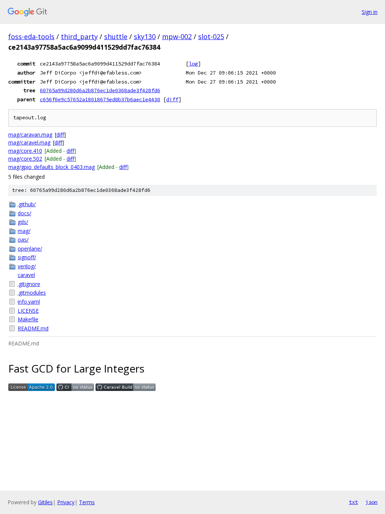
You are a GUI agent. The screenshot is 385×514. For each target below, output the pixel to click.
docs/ (24, 213)
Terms (87, 502)
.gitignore (29, 283)
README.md (33, 328)
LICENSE (28, 310)
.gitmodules (32, 292)
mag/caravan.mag (30, 134)
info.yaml (29, 301)
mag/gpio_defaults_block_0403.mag (51, 166)
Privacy (65, 502)
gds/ (23, 221)
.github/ (27, 204)
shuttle (115, 36)
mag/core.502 (25, 158)
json (371, 502)
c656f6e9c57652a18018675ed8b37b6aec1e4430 (100, 99)
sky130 (145, 36)
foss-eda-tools (31, 36)
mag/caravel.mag (29, 142)
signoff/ (27, 257)
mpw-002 (177, 36)
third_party (79, 36)
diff (172, 99)
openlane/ (30, 248)
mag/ (24, 230)
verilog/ (27, 266)
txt (353, 502)
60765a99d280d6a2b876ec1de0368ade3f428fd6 (100, 90)
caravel (26, 274)
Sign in (369, 11)
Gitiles (45, 502)
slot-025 (211, 36)
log (193, 63)
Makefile (28, 319)
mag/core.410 (25, 150)
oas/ (23, 239)
